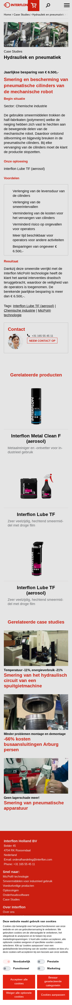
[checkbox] (7, 962)
